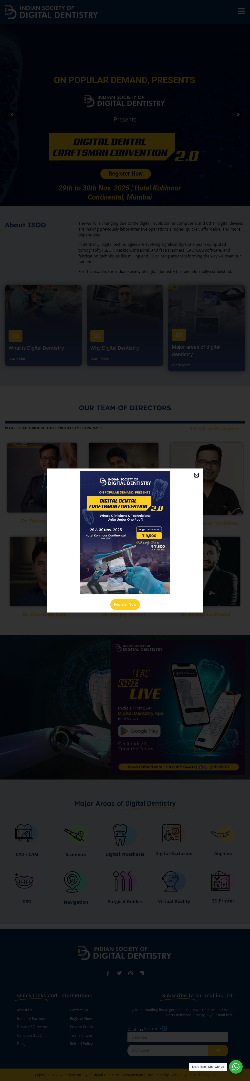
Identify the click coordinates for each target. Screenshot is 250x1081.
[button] (196, 475)
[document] (125, 540)
